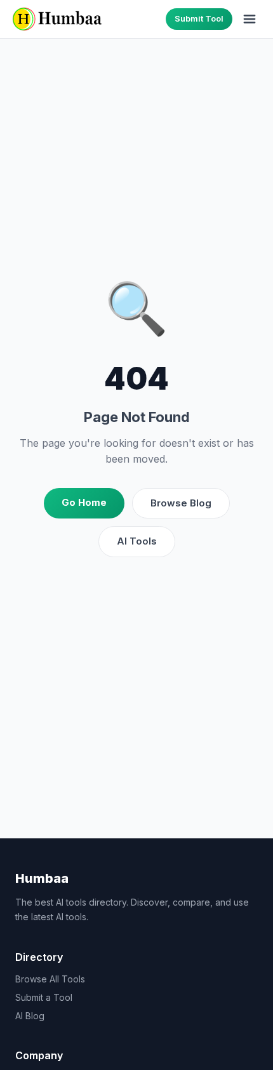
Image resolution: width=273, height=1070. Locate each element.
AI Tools (137, 541)
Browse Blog (180, 503)
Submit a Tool (43, 997)
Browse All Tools (50, 979)
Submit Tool (199, 18)
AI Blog (29, 1015)
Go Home (84, 502)
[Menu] (249, 19)
